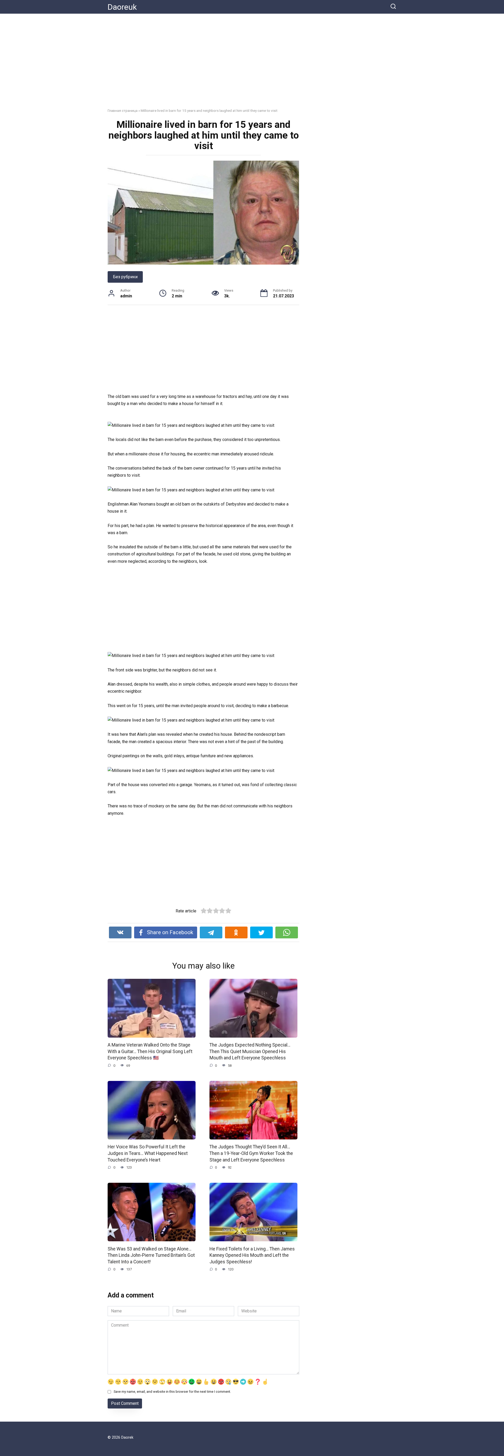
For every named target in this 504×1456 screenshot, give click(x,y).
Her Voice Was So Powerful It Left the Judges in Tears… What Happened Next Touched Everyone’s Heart (148, 1153)
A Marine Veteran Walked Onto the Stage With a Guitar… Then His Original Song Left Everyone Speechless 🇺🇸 (150, 1051)
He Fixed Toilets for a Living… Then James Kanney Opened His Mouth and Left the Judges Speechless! (252, 1255)
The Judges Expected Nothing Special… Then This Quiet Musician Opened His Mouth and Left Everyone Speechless (249, 1051)
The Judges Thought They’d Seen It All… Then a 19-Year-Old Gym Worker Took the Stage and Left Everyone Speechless (251, 1153)
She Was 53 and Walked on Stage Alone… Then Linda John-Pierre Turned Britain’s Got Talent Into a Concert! (151, 1255)
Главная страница (123, 110)
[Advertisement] (252, 65)
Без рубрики (125, 276)
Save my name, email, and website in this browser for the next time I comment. (172, 1392)
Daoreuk (122, 7)
